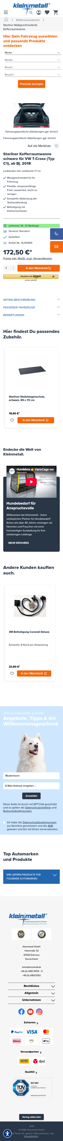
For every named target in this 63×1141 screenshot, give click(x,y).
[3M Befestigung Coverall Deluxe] (30, 606)
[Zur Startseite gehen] (31, 5)
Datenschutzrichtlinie (38, 807)
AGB (50, 826)
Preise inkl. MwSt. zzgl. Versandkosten (27, 258)
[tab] (31, 300)
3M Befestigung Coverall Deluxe (29, 632)
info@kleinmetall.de (31, 967)
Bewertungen (13, 315)
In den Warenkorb (37, 268)
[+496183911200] (56, 234)
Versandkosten (31, 1136)
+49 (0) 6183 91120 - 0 (32, 971)
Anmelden (31, 796)
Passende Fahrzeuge (19, 307)
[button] (30, 277)
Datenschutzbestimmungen (40, 822)
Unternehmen (31, 1000)
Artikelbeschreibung (19, 300)
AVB (32, 1126)
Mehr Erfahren (18, 543)
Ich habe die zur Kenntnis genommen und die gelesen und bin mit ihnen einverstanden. (32, 826)
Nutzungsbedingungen (17, 811)
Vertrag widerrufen (31, 1117)
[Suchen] (31, 11)
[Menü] (6, 12)
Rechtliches (31, 986)
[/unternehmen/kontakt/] (56, 247)
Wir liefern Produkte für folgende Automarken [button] (23, 876)
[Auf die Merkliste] (56, 146)
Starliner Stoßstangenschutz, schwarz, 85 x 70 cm (27, 398)
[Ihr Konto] (39, 12)
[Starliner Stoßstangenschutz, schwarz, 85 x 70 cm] (31, 370)
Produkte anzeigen (31, 84)
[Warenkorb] (55, 12)
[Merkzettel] (47, 12)
